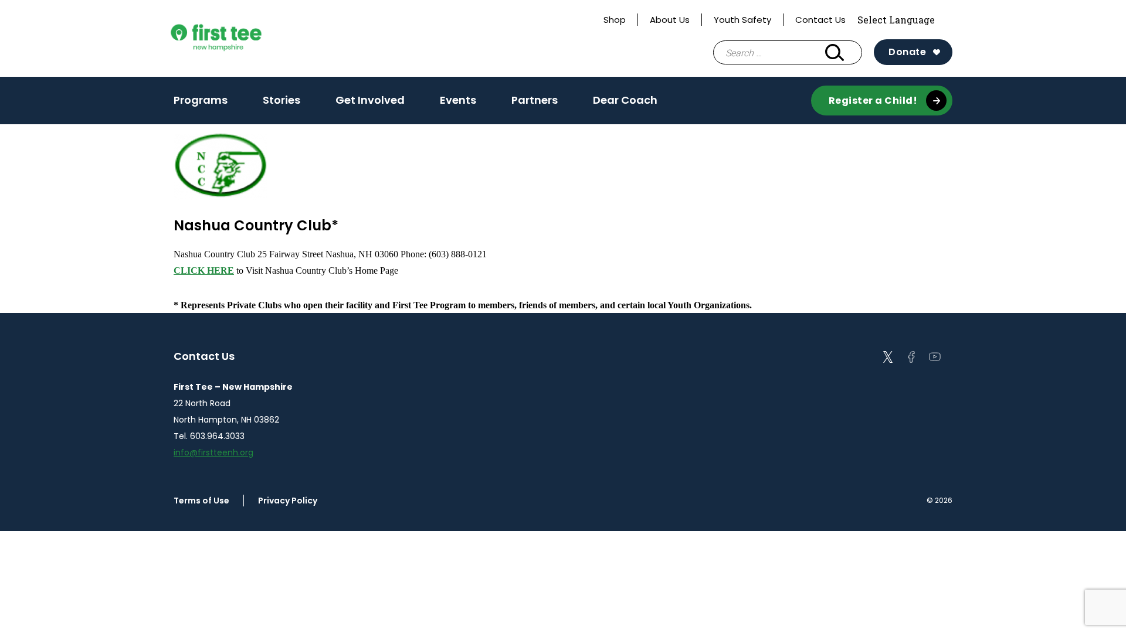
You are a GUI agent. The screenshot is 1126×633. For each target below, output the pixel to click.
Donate (907, 52)
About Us (670, 19)
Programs (201, 100)
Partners (534, 100)
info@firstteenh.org (213, 452)
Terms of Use (201, 500)
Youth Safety (742, 19)
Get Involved (370, 100)
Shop (614, 19)
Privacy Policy (287, 500)
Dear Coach (625, 100)
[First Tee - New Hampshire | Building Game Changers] (238, 39)
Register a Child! (873, 100)
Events (458, 100)
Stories (281, 100)
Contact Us (820, 19)
